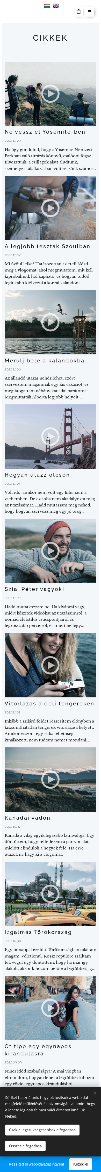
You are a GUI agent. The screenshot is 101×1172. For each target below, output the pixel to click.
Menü (89, 12)
